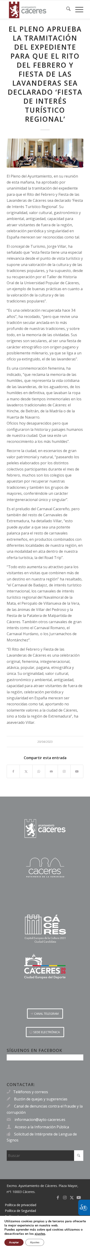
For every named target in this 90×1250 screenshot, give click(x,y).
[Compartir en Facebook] (13, 771)
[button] (45, 1013)
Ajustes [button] (34, 1242)
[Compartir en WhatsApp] (39, 771)
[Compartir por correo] (51, 771)
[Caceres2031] (45, 929)
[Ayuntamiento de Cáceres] (37, 9)
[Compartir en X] (26, 771)
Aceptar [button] (14, 1242)
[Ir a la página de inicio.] (45, 828)
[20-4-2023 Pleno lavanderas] (45, 153)
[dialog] (45, 1233)
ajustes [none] (40, 1234)
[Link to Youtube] (77, 771)
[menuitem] (66, 9)
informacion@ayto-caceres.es (40, 1119)
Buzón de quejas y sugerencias (40, 1099)
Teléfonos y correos (30, 1091)
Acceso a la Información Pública (42, 1126)
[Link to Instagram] (64, 771)
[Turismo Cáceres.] (45, 867)
